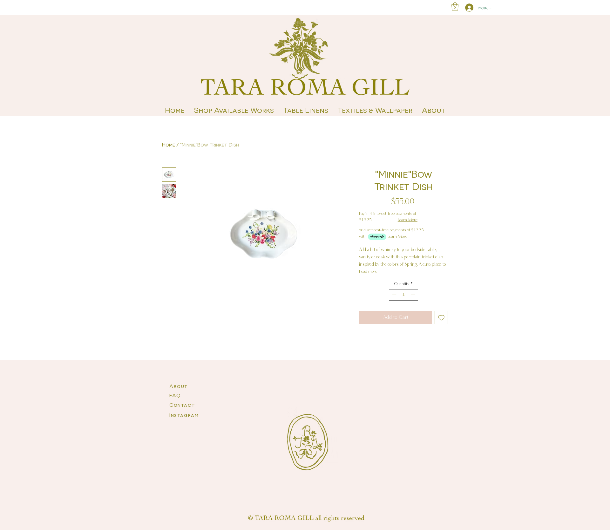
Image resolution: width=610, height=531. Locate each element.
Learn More (407, 220)
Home (168, 144)
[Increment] (413, 294)
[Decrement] (393, 294)
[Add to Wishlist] (441, 317)
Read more (368, 271)
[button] (454, 6)
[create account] (468, 8)
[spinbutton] (403, 294)
